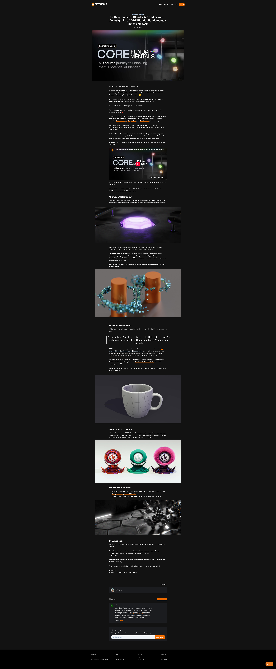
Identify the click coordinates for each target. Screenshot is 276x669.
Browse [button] (166, 4)
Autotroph (133, 572)
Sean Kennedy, (135, 119)
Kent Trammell (144, 121)
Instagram (93, 654)
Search (160, 4)
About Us (117, 654)
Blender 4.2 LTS (126, 91)
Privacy (140, 654)
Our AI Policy (141, 659)
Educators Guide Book (166, 657)
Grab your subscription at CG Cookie (124, 494)
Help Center (164, 654)
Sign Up (182, 4)
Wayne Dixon (132, 121)
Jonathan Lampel (121, 121)
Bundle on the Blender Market (144, 362)
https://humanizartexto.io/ (137, 614)
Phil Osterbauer (114, 119)
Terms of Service (95, 657)
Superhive (140, 657)
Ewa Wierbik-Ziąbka (149, 116)
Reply (121, 620)
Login (176, 4)
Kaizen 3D (123, 119)
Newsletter (164, 659)
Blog (172, 4)
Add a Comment (162, 599)
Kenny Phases (161, 116)
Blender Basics (124, 491)
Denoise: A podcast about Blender (100, 659)
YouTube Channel (119, 657)
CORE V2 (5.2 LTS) (119, 659)
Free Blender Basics (148, 200)
